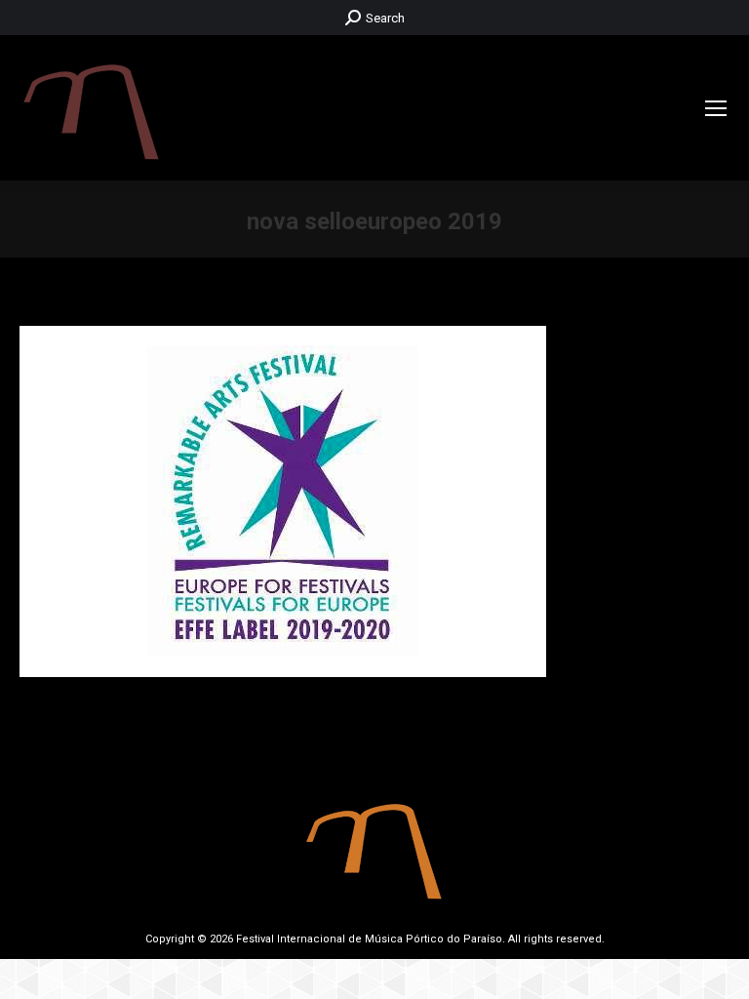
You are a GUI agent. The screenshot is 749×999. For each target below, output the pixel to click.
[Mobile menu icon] (715, 108)
